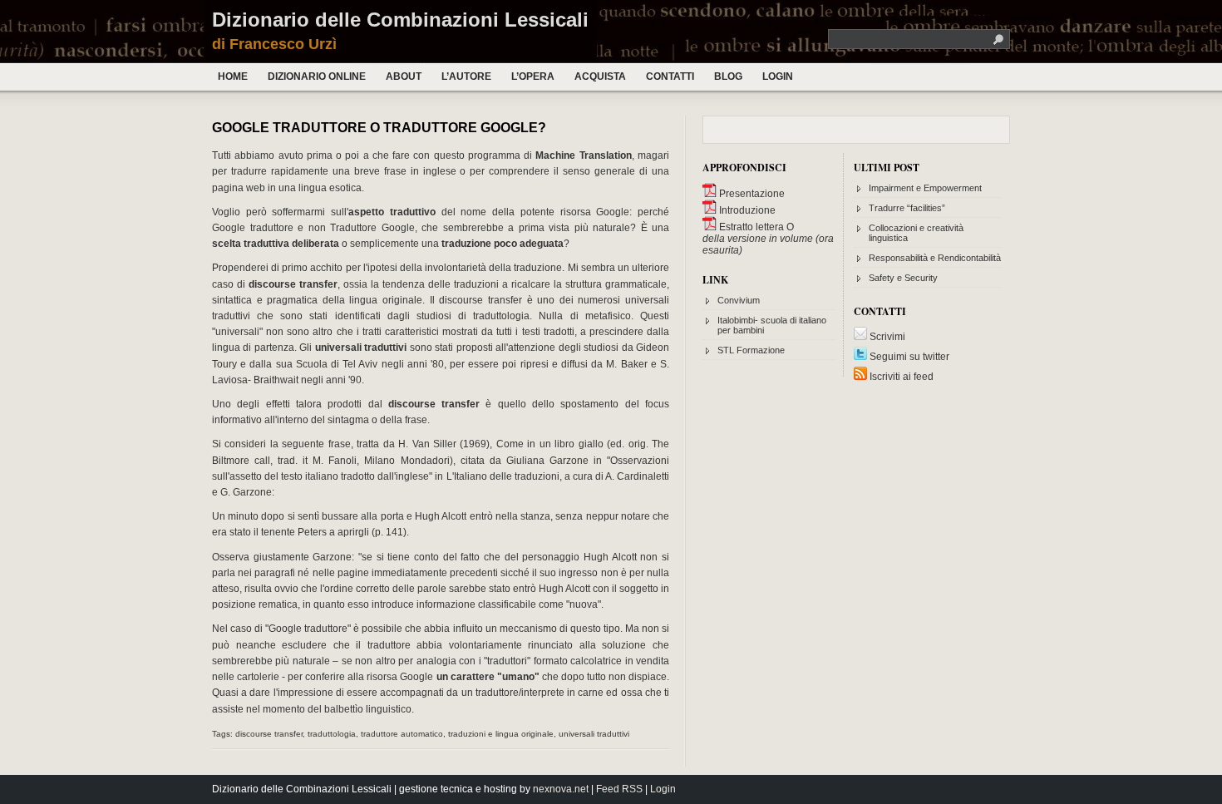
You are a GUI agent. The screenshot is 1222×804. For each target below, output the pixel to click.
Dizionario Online (317, 76)
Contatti (670, 76)
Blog (728, 76)
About (403, 76)
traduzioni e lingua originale (501, 733)
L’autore (466, 76)
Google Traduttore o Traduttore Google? (379, 128)
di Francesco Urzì (274, 44)
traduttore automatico (402, 733)
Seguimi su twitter (908, 357)
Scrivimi (886, 337)
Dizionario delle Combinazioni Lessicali (400, 19)
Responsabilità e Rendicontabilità (935, 258)
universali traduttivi (594, 733)
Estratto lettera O (755, 227)
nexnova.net (561, 789)
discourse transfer (269, 733)
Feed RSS (619, 789)
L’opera (532, 76)
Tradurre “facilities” (907, 208)
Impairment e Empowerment (925, 188)
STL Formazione (751, 350)
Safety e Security (903, 278)
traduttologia (332, 733)
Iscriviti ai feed (900, 376)
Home (233, 76)
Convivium (738, 300)
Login (777, 76)
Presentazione (751, 194)
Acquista (600, 76)
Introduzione (746, 210)
